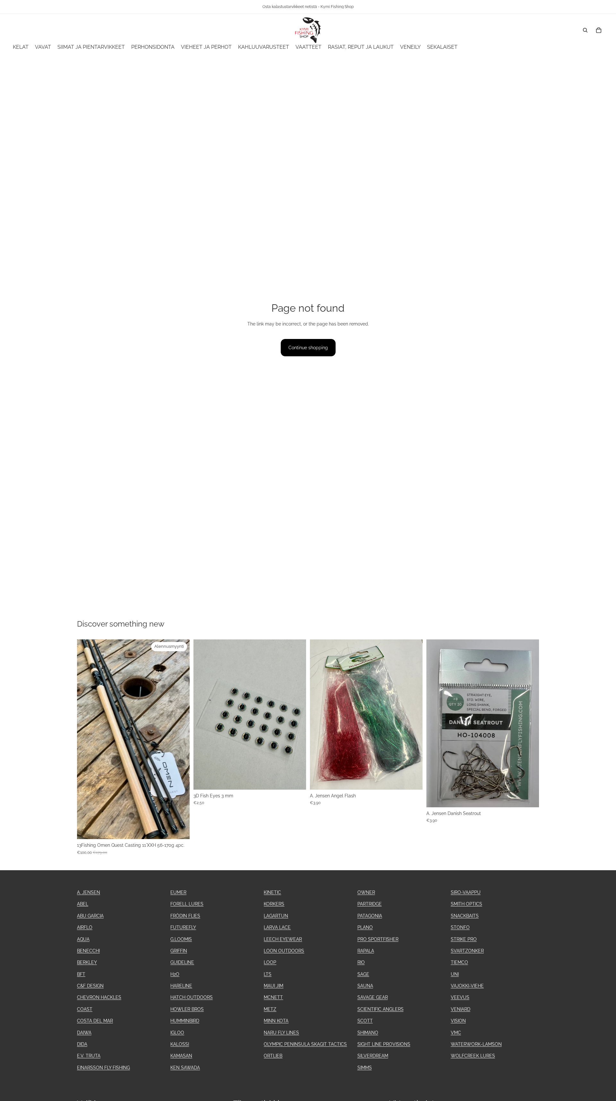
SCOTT (365, 1020)
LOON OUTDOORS (284, 950)
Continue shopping (308, 347)
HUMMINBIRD (184, 1020)
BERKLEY (87, 962)
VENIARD (460, 1009)
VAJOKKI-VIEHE (467, 985)
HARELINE (181, 985)
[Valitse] (412, 779)
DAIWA (84, 1032)
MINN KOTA (276, 1020)
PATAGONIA (369, 915)
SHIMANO (367, 1032)
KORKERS (274, 903)
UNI (455, 974)
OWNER (366, 892)
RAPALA (365, 950)
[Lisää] (179, 829)
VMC (456, 1032)
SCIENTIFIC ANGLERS (380, 1009)
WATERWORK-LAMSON (476, 1044)
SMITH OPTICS (466, 903)
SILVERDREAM (372, 1055)
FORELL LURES (186, 903)
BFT (81, 974)
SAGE (363, 974)
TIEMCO (459, 962)
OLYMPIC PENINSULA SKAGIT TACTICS (305, 1044)
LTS (267, 974)
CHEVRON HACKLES (99, 997)
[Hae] (585, 30)
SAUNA (365, 985)
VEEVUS (460, 997)
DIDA (82, 1044)
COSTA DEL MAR (95, 1020)
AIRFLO (84, 927)
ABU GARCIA (90, 915)
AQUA (83, 939)
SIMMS (364, 1067)
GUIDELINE (182, 962)
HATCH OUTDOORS (191, 997)
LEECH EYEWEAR (283, 939)
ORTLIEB (273, 1055)
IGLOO (177, 1032)
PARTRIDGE (369, 903)
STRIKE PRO (464, 939)
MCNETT (273, 997)
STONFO (460, 927)
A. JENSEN (88, 892)
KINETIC (272, 892)
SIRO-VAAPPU (466, 892)
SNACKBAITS (465, 915)
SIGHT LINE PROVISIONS (383, 1044)
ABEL (82, 903)
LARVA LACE (277, 927)
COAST (84, 1009)
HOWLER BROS (187, 1009)
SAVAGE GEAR (372, 997)
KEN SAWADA (185, 1067)
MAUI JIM (273, 985)
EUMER (178, 892)
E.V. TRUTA (88, 1055)
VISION (458, 1020)
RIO (361, 962)
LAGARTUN (276, 915)
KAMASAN (181, 1055)
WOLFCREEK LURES (473, 1055)
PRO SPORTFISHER (377, 939)
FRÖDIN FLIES (185, 915)
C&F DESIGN (90, 985)
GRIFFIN (178, 950)
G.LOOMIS (181, 939)
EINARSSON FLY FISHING (103, 1067)
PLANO (365, 927)
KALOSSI (179, 1044)
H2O (174, 974)
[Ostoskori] (599, 30)
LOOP (270, 962)
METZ (270, 1009)
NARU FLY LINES (281, 1032)
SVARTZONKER (467, 950)
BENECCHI (88, 950)
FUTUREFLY (183, 927)
